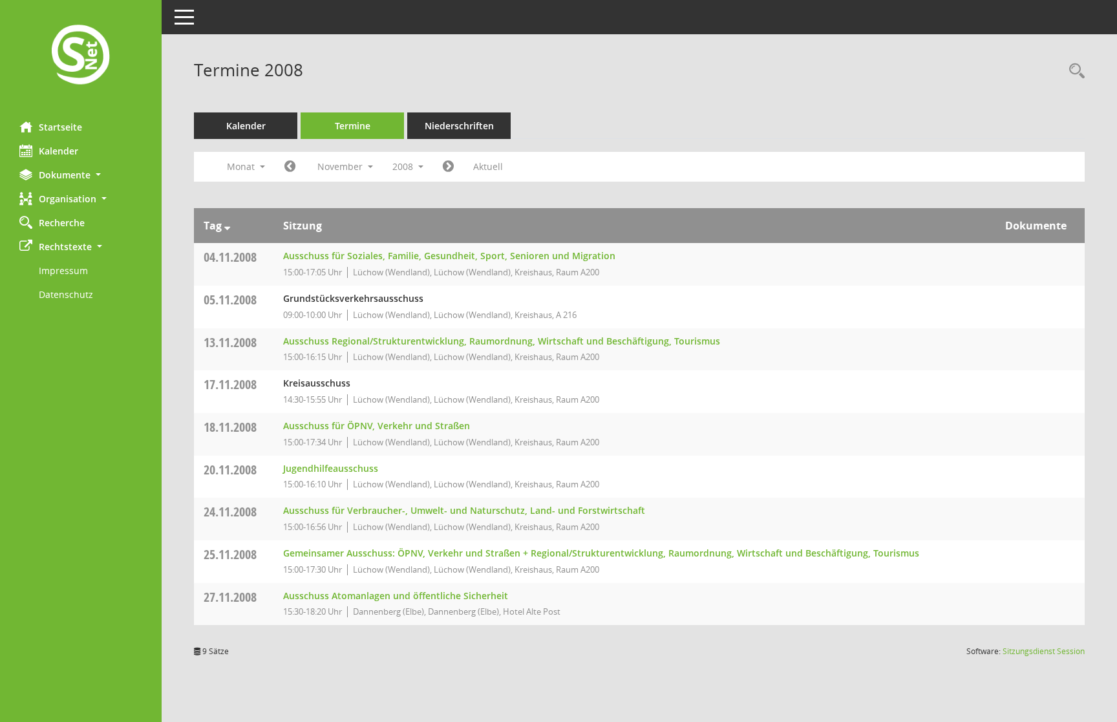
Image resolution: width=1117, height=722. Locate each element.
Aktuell (488, 166)
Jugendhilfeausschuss (330, 468)
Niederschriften (459, 126)
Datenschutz (66, 294)
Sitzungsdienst (1044, 651)
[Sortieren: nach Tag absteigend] (227, 225)
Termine (352, 126)
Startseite (60, 127)
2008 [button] (404, 166)
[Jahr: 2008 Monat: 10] (290, 166)
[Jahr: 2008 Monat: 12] (448, 166)
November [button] (341, 166)
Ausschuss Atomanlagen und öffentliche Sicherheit (395, 595)
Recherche (62, 223)
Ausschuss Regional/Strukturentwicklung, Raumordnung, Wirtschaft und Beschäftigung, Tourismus (501, 341)
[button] (81, 175)
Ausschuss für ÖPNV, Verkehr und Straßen (376, 425)
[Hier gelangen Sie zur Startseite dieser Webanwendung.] (81, 56)
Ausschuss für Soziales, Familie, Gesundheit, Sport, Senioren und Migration (449, 256)
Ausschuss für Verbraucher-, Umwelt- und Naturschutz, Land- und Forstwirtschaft (464, 510)
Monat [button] (242, 166)
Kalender (58, 151)
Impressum (63, 270)
